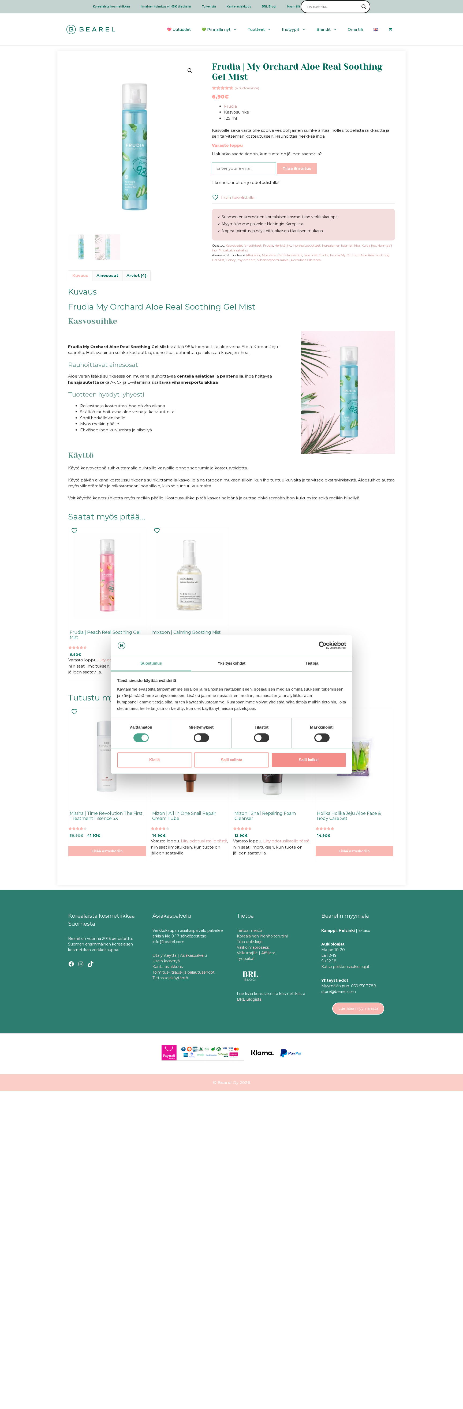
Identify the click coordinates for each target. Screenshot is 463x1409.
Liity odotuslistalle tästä (204, 840)
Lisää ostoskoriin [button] (107, 851)
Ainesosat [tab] (107, 275)
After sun (253, 255)
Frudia (230, 106)
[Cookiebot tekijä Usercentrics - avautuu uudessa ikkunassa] (322, 646)
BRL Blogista (249, 999)
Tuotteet (256, 29)
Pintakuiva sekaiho (233, 250)
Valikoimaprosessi (253, 947)
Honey (231, 260)
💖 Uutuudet (179, 29)
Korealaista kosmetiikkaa (111, 6)
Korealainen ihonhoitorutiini (262, 936)
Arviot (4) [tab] (136, 275)
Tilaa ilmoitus (296, 168)
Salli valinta (231, 760)
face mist (311, 255)
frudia (323, 255)
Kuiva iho (368, 245)
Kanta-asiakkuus (239, 6)
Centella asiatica (289, 255)
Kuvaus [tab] (80, 275)
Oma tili (355, 29)
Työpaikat (246, 958)
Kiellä (154, 760)
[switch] (201, 737)
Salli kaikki (309, 760)
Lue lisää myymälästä (358, 1008)
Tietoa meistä (249, 930)
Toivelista (209, 6)
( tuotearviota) (247, 88)
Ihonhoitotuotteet (306, 245)
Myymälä (293, 6)
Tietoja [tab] (311, 663)
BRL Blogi (269, 6)
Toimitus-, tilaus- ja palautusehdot (183, 972)
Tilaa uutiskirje (250, 941)
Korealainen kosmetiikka (341, 245)
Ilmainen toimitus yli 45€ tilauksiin (166, 6)
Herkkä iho (283, 245)
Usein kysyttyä (166, 961)
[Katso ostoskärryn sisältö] (390, 29)
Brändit (323, 29)
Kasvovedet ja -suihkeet (244, 245)
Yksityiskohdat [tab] (231, 663)
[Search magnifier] (364, 6)
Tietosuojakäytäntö (170, 977)
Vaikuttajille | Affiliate (256, 953)
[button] (190, 71)
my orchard (246, 260)
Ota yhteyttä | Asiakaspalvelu (179, 955)
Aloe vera (269, 255)
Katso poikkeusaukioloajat (345, 966)
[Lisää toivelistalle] (75, 530)
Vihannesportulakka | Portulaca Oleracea (289, 260)
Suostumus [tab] (151, 663)
